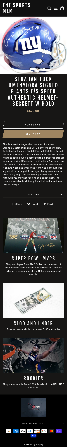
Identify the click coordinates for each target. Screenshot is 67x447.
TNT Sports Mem (17, 8)
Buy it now (33, 134)
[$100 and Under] (33, 300)
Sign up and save (33, 423)
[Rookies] (33, 355)
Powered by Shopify (33, 444)
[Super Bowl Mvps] (33, 235)
